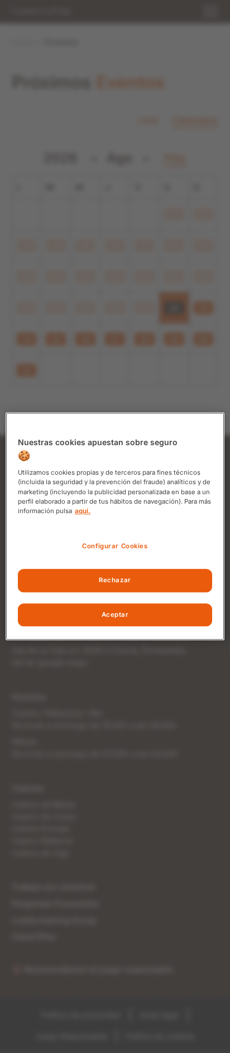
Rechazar (115, 580)
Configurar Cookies (114, 546)
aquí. (82, 511)
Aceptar (115, 614)
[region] (115, 526)
